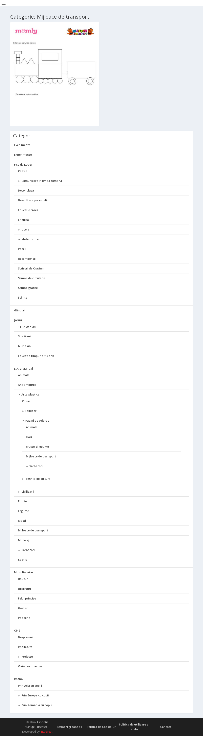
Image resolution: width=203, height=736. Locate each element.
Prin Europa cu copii (35, 695)
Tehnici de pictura (38, 479)
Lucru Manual (23, 368)
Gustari (23, 608)
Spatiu (22, 559)
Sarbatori (36, 466)
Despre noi (25, 637)
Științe (22, 297)
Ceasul (22, 171)
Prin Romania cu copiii (36, 705)
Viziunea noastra (30, 666)
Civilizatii (27, 491)
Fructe (22, 501)
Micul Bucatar (23, 572)
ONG (17, 630)
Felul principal (27, 598)
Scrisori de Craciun (31, 268)
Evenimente (22, 145)
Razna (18, 679)
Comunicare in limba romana (41, 181)
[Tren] (54, 85)
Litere (25, 229)
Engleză (23, 220)
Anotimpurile (27, 385)
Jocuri (18, 320)
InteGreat (46, 731)
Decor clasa (26, 190)
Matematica (30, 239)
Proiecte (27, 656)
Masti (22, 521)
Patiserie (24, 618)
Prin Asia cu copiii (30, 686)
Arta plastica (30, 394)
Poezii (22, 249)
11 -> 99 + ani (27, 326)
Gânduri (19, 310)
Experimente (23, 154)
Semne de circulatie (31, 278)
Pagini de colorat (37, 420)
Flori (29, 437)
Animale (23, 375)
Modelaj (23, 540)
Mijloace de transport (41, 456)
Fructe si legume (37, 447)
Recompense (26, 259)
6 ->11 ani (25, 346)
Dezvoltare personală (33, 200)
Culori (26, 401)
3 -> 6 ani (24, 336)
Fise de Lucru (23, 164)
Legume (23, 511)
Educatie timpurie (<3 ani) (36, 356)
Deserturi (24, 589)
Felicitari (31, 411)
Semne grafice (28, 288)
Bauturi (23, 579)
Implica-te (25, 647)
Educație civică (28, 210)
